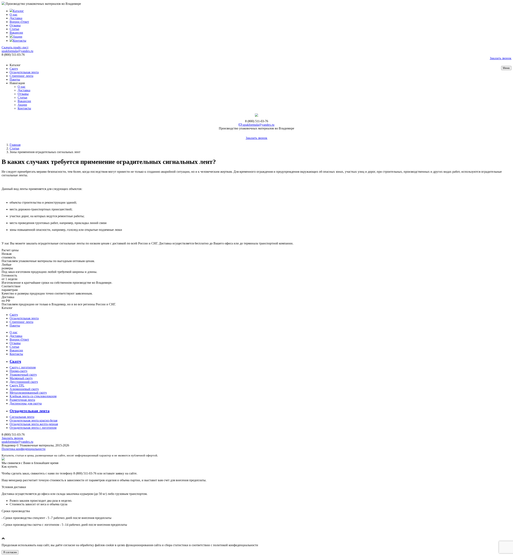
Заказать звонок (500, 58)
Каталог (18, 11)
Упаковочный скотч (23, 374)
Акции (17, 36)
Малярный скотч (21, 378)
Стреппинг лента (21, 76)
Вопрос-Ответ (19, 21)
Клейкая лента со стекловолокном (33, 396)
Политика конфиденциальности (23, 449)
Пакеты (15, 79)
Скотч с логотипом (23, 367)
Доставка (16, 18)
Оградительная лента (24, 72)
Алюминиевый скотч (24, 389)
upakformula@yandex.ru (17, 51)
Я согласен (10, 552)
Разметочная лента (22, 400)
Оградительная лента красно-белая (33, 420)
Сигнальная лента (22, 417)
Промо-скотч (18, 371)
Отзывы (15, 25)
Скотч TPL (17, 385)
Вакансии (16, 32)
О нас (13, 14)
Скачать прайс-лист (15, 47)
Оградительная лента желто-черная (34, 424)
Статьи (14, 29)
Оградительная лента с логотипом (33, 427)
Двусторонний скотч (24, 381)
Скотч (14, 68)
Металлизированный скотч (28, 392)
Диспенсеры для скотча (26, 403)
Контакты (19, 40)
